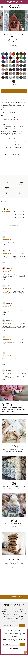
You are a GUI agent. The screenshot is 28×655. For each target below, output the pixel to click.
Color (14, 51)
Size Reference (14, 138)
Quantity (14, 84)
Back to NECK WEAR (14, 596)
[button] (19, 204)
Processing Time (14, 144)
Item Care (14, 141)
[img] (6, 212)
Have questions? (14, 150)
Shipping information (14, 147)
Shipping (9, 47)
